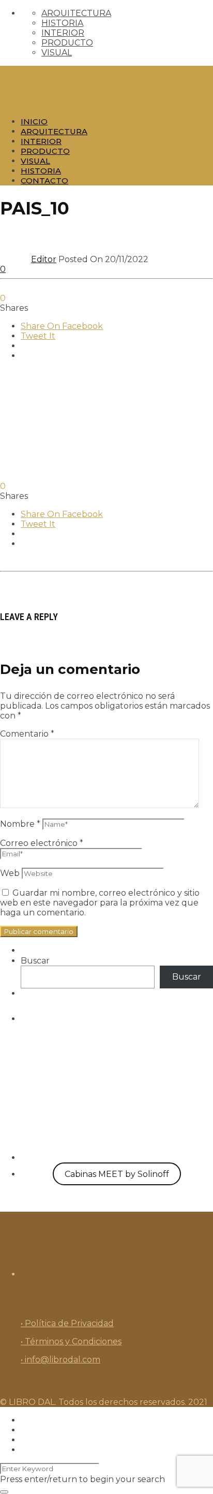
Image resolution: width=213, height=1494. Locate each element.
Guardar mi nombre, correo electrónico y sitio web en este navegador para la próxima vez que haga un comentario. (100, 902)
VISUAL (56, 53)
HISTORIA (62, 23)
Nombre (20, 824)
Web (10, 873)
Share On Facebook (62, 326)
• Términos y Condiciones (71, 1341)
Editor (43, 259)
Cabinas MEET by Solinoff (117, 1174)
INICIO (34, 121)
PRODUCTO (67, 43)
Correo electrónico (41, 843)
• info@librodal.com (60, 1359)
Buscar (35, 961)
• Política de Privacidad (67, 1323)
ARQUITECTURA (76, 13)
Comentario (27, 734)
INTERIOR (62, 33)
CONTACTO (44, 180)
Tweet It (38, 336)
